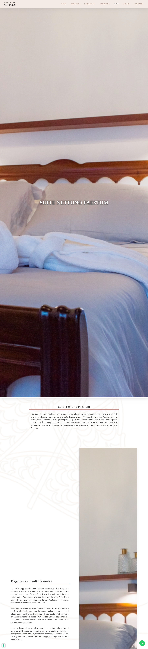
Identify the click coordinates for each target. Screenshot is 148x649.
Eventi (127, 4)
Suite (116, 4)
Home (63, 4)
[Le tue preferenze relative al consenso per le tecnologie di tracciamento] (3, 645)
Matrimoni (104, 4)
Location (75, 4)
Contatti (138, 4)
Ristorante (89, 4)
